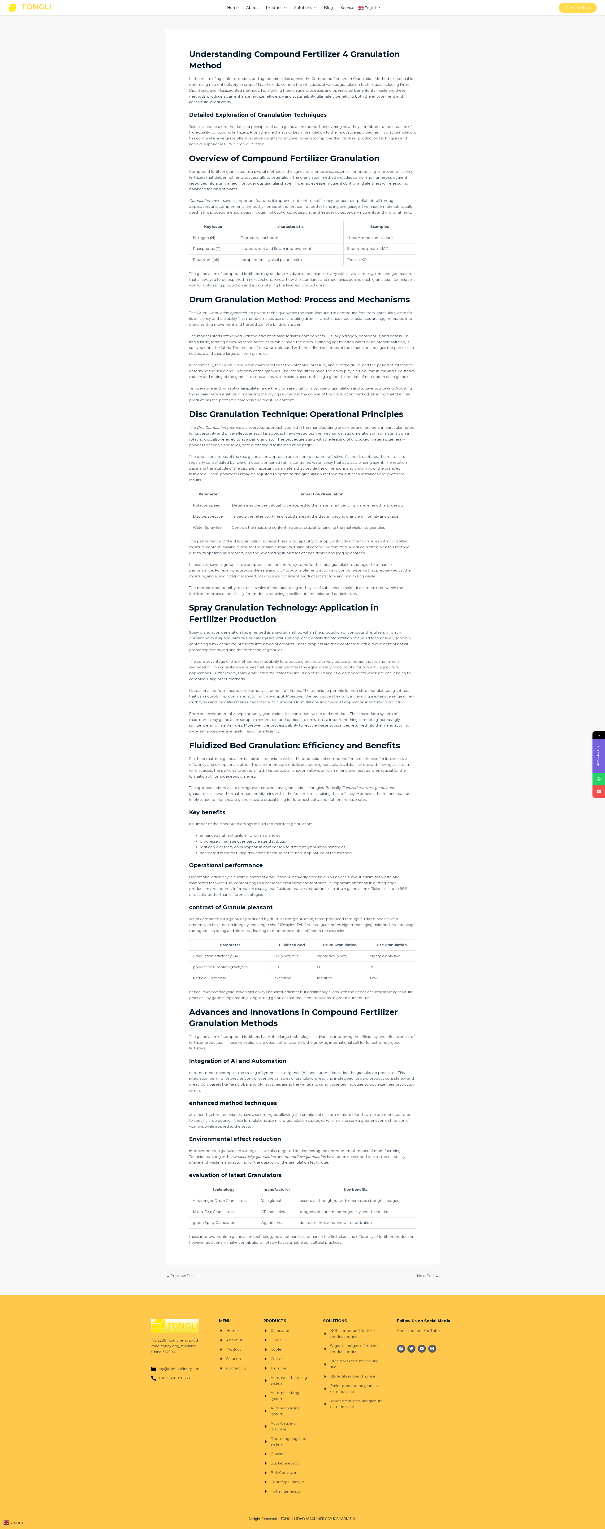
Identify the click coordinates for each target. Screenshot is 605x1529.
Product (274, 7)
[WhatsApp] (598, 779)
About (252, 7)
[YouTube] (598, 791)
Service (347, 7)
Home (233, 7)
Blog (328, 7)
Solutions (303, 7)
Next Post (428, 1275)
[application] (284, 7)
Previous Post (180, 1275)
